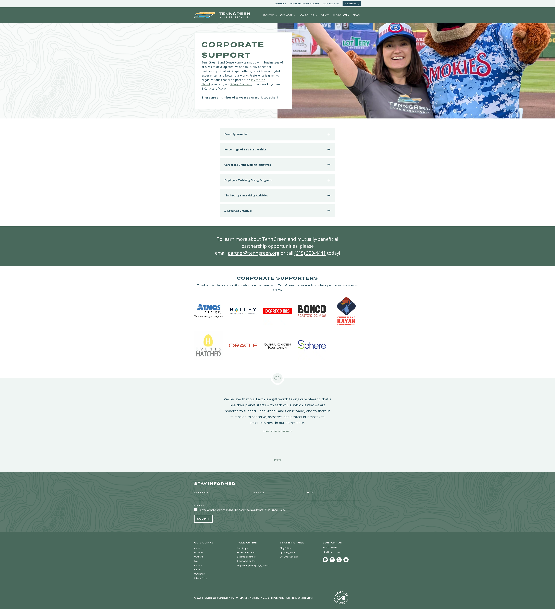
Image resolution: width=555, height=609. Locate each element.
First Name (201, 492)
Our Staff (198, 556)
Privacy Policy (278, 510)
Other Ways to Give (246, 561)
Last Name (257, 492)
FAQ (196, 561)
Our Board (199, 552)
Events (324, 15)
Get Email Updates (289, 556)
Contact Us (331, 4)
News (356, 15)
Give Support (243, 548)
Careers (197, 569)
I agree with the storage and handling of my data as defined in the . (242, 510)
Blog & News (286, 548)
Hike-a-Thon (339, 15)
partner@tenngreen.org (253, 253)
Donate (280, 4)
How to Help (306, 15)
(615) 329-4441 (310, 253)
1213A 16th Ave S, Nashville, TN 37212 (250, 597)
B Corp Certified (240, 84)
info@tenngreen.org (332, 552)
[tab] (275, 460)
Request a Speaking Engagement (253, 565)
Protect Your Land (304, 4)
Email (310, 492)
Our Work (286, 15)
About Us (268, 15)
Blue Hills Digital (305, 597)
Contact (198, 565)
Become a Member (246, 556)
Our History (199, 573)
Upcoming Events (288, 552)
